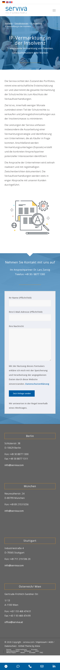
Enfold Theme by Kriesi (29, 646)
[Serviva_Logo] (25, 10)
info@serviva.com (14, 465)
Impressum (41, 642)
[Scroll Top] (6, 666)
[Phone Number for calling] (30, 666)
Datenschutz (10, 646)
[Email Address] (42, 666)
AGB (51, 642)
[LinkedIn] (54, 666)
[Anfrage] (18, 666)
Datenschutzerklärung (37, 383)
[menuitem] (54, 10)
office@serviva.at (14, 622)
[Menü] (54, 10)
